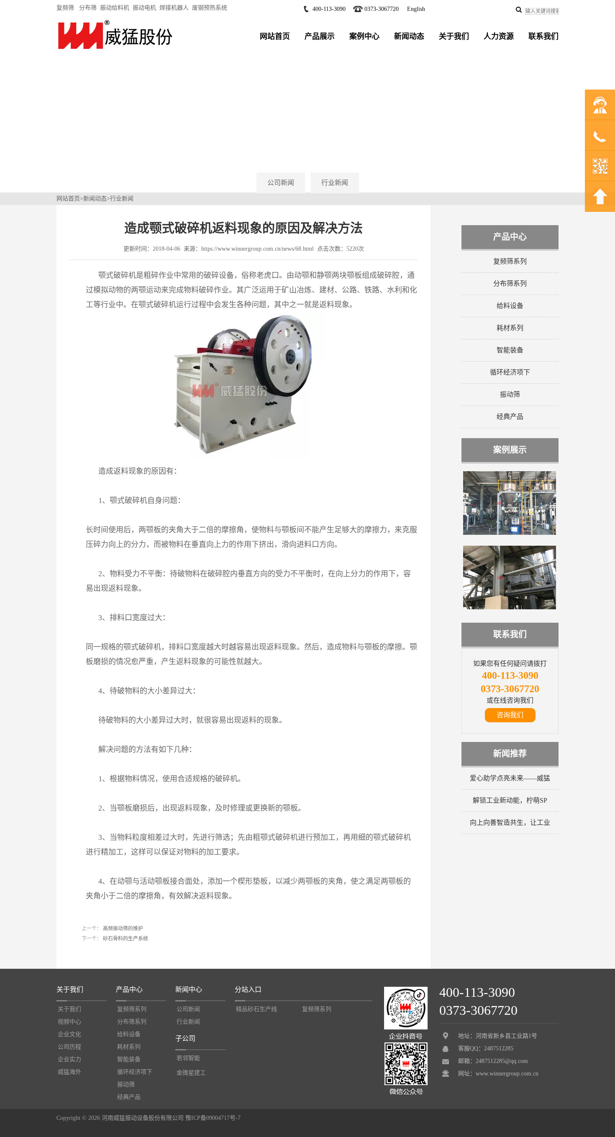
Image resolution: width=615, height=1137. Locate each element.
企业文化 (69, 1034)
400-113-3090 (329, 9)
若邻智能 (188, 1058)
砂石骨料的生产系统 (125, 939)
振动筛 (510, 394)
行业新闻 (334, 182)
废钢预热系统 (209, 8)
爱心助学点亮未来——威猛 (510, 778)
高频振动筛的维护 (122, 929)
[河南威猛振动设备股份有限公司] (115, 49)
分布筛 (88, 8)
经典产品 (510, 416)
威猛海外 (69, 1072)
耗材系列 (510, 327)
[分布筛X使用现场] (509, 533)
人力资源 (499, 36)
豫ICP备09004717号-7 (213, 1118)
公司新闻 (280, 182)
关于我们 (454, 36)
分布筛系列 (510, 283)
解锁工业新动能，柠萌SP (510, 800)
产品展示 (320, 36)
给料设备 (510, 305)
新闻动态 (409, 36)
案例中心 (364, 36)
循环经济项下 (510, 372)
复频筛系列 (510, 261)
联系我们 (543, 36)
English (416, 9)
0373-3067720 (381, 9)
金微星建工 (191, 1073)
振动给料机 (114, 8)
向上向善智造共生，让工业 (510, 822)
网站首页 (275, 36)
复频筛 (65, 8)
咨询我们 (510, 715)
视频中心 (69, 1022)
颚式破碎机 (117, 275)
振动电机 (144, 8)
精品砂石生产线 (256, 1009)
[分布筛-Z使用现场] (509, 608)
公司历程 (69, 1047)
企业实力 (69, 1059)
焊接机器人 (174, 8)
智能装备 (510, 350)
